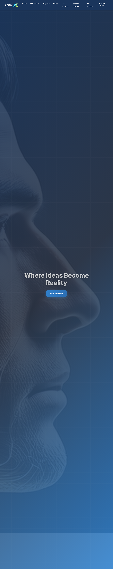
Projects (46, 3)
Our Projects (65, 4)
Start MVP (102, 4)
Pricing (90, 6)
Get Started (56, 293)
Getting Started (76, 4)
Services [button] (34, 3)
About (55, 3)
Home (24, 3)
